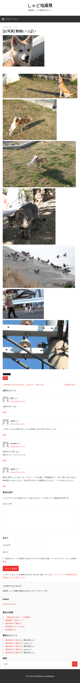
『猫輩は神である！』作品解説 (17, 617)
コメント (7, 504)
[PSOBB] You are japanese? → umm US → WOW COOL (24, 385)
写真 (5, 378)
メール (6, 545)
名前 (5, 538)
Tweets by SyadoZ (9, 604)
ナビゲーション (12, 19)
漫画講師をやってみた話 (15, 626)
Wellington (50, 676)
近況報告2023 (10, 629)
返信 (4, 412)
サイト (5, 552)
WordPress (38, 676)
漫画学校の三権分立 (13, 623)
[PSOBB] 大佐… (70, 385)
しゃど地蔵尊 (40, 5)
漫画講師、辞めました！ (15, 620)
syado (16, 27)
